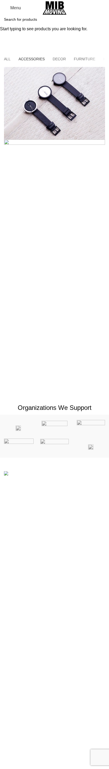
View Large (101, 71)
